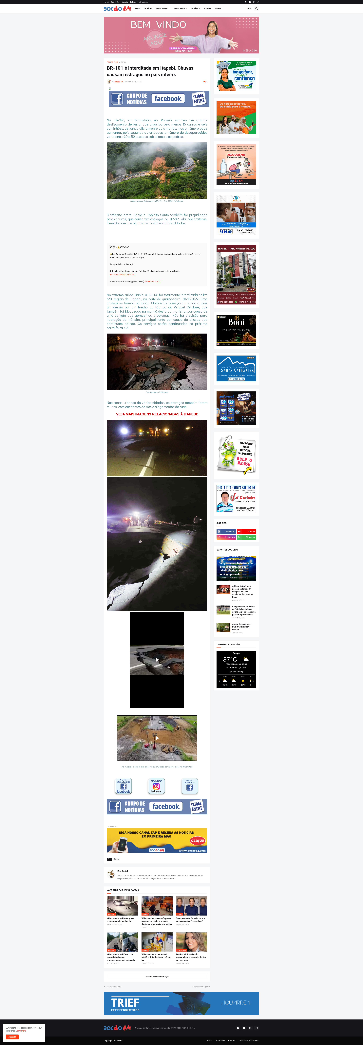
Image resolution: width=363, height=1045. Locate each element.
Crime (218, 8)
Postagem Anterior (114, 987)
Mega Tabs (179, 8)
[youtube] (250, 2)
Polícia (148, 8)
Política (195, 8)
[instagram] (254, 2)
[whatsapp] (258, 2)
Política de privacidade (139, 2)
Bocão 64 (122, 871)
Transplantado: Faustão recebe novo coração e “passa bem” (190, 919)
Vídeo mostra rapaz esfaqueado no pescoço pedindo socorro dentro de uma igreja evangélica (157, 921)
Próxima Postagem (200, 987)
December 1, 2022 (153, 281)
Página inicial (112, 62)
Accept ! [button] (12, 1037)
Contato (125, 2)
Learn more (21, 1031)
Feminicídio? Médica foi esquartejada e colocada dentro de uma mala (191, 957)
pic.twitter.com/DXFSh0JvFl (122, 274)
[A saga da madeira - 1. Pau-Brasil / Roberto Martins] (223, 627)
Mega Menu (161, 8)
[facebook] (245, 2)
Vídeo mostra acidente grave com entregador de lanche (120, 919)
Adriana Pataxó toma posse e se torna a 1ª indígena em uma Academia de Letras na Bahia (242, 591)
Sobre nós (115, 2)
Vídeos (207, 8)
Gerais (123, 62)
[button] (249, 8)
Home (106, 2)
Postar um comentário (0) (157, 977)
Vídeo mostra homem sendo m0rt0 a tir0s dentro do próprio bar (156, 957)
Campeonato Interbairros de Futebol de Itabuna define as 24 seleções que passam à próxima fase (244, 610)
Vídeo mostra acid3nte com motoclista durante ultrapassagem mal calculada (121, 957)
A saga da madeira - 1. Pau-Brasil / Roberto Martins (242, 627)
